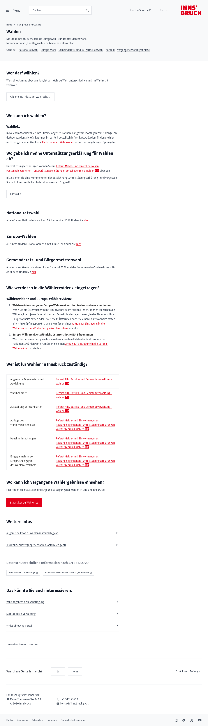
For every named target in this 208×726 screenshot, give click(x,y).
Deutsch (164, 10)
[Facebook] (184, 720)
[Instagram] (176, 720)
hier (85, 220)
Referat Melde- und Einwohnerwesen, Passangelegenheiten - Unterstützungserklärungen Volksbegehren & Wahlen (85, 425)
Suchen (87, 10)
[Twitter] (191, 720)
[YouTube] (200, 720)
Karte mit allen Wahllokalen (58, 142)
